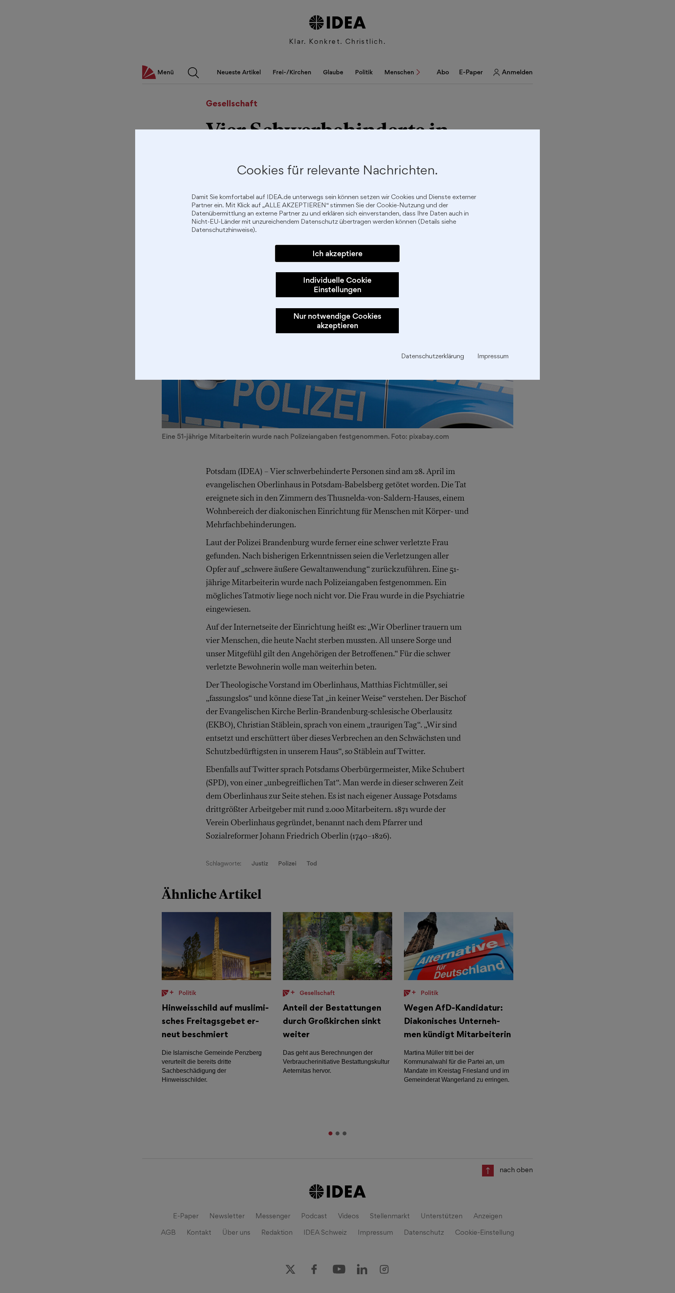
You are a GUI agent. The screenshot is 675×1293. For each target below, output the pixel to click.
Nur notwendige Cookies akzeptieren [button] (337, 320)
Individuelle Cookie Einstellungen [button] (337, 284)
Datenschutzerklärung (432, 357)
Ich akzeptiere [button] (337, 253)
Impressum (493, 357)
